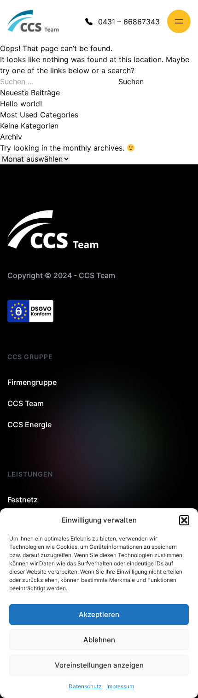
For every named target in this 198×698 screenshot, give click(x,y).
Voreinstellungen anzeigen (99, 665)
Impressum (120, 686)
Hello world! (21, 103)
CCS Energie (29, 424)
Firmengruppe (32, 382)
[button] (184, 520)
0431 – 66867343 (129, 21)
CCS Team (25, 403)
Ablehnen (99, 639)
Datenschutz (85, 686)
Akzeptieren (99, 614)
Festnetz (22, 499)
